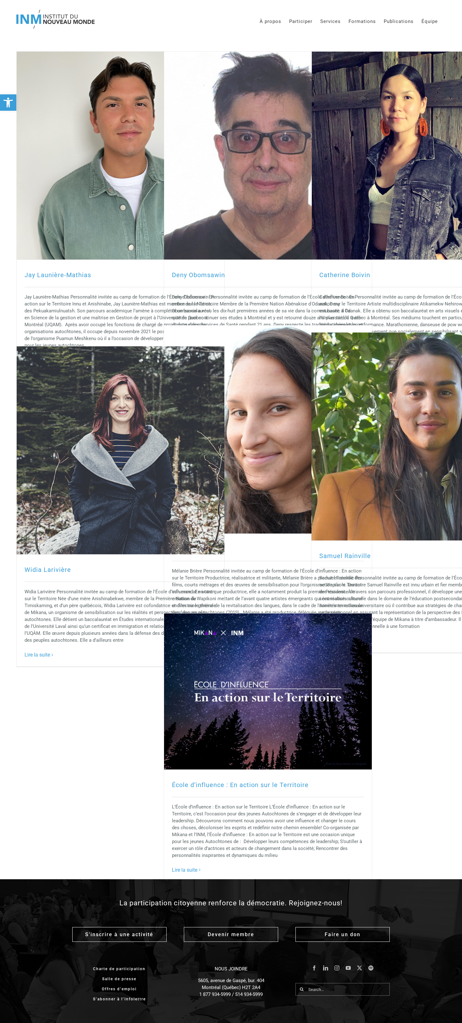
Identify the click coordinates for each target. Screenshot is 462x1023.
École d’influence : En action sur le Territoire (240, 785)
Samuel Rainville (345, 556)
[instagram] (336, 967)
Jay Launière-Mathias (58, 275)
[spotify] (370, 967)
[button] (8, 102)
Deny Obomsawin (198, 275)
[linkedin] (325, 967)
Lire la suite (37, 655)
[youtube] (348, 967)
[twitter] (359, 967)
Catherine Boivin (344, 275)
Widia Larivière (48, 569)
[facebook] (314, 967)
